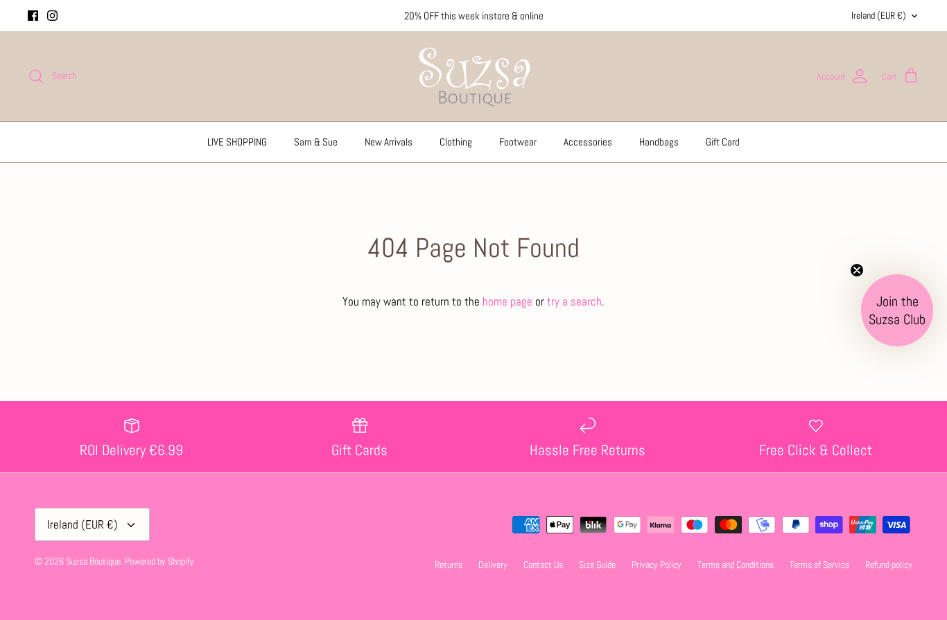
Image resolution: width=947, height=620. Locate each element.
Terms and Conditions (735, 564)
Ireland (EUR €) (878, 15)
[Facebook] (33, 15)
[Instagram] (52, 15)
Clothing (456, 141)
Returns (448, 564)
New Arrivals (388, 141)
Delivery (492, 564)
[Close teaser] (857, 270)
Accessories (588, 141)
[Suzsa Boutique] (474, 76)
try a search (574, 301)
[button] (897, 310)
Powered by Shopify (159, 561)
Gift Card (723, 141)
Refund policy (888, 564)
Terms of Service (819, 564)
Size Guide (597, 564)
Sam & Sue (316, 141)
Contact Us (543, 564)
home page (507, 301)
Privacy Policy (656, 564)
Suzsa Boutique (93, 561)
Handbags (659, 141)
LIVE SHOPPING (237, 141)
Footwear (518, 141)
